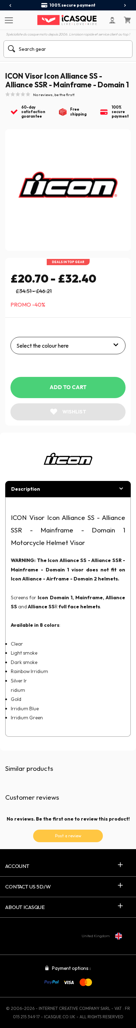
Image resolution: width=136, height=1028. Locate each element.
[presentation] (11, 5)
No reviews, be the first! (54, 94)
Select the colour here (42, 345)
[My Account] (112, 20)
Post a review (68, 835)
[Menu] (8, 20)
